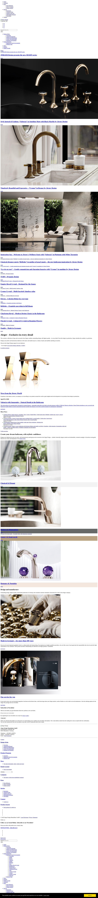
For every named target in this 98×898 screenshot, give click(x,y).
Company (5, 3)
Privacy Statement (33, 817)
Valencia (11, 860)
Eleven (10, 858)
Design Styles (6, 34)
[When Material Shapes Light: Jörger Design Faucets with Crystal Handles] (27, 418)
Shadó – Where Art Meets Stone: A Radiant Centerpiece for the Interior (19, 427)
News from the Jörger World (11, 393)
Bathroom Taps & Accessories (13, 43)
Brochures (8, 10)
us (3, 26)
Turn (10, 870)
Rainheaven (12, 866)
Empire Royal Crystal (14, 865)
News (4, 45)
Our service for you (8, 697)
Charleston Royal (13, 869)
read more (3, 409)
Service (5, 9)
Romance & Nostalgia (11, 40)
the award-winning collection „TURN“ (16, 345)
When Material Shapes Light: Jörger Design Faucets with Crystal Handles (20, 419)
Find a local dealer (7, 769)
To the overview (4, 431)
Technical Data (9, 12)
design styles (22, 438)
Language (3, 21)
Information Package (11, 14)
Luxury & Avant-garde (11, 39)
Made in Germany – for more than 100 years (17, 641)
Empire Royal (12, 867)
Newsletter (8, 16)
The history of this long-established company (13, 777)
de (4, 23)
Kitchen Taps (9, 44)
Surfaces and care (10, 13)
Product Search (5, 804)
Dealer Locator (6, 48)
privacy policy (25, 715)
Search (2, 30)
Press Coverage (9, 7)
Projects (5, 47)
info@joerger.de (7, 735)
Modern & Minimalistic (11, 38)
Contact (5, 17)
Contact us (5, 801)
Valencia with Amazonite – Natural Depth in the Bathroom (22, 402)
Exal (10, 864)
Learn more (46, 895)
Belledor (11, 862)
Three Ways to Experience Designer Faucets (13, 416)
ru (3, 27)
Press (4, 4)
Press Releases (9, 5)
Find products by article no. (9, 807)
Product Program (7, 41)
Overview (8, 35)
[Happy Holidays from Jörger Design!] (23, 422)
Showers (11, 875)
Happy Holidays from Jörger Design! (11, 423)
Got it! (89, 895)
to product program (5, 348)
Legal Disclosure (24, 817)
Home (4, 1)
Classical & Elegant (10, 36)
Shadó (10, 857)
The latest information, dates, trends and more (13, 763)
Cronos (10, 873)
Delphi (10, 861)
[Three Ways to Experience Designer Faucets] (33, 414)
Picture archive (9, 8)
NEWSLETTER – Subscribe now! (9, 827)
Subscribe (3, 718)
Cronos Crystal (12, 871)
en (6, 21)
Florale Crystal (12, 874)
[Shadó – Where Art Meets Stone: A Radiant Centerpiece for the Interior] (34, 426)
